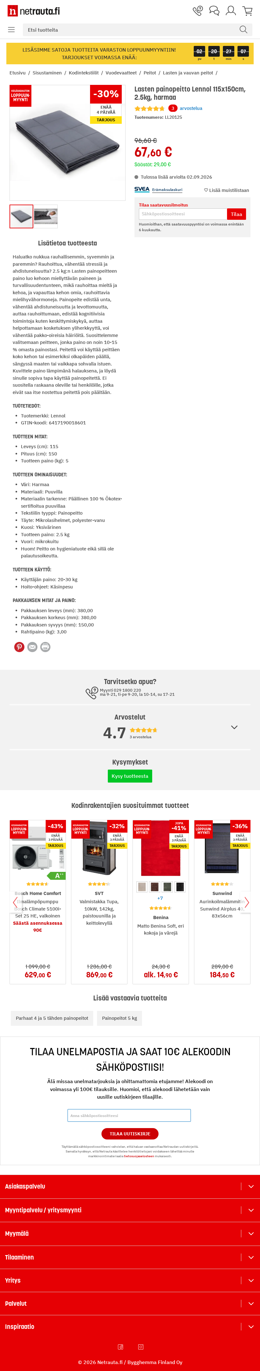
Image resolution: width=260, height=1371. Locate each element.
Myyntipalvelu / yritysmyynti (43, 1210)
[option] (141, 886)
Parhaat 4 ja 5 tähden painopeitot (52, 1018)
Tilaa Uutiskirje (130, 1134)
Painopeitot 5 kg (119, 1018)
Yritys (13, 1280)
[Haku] (243, 29)
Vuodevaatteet (122, 73)
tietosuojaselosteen (139, 1156)
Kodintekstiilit (84, 73)
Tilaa (236, 214)
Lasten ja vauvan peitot (188, 73)
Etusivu (18, 73)
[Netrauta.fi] (34, 10)
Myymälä (17, 1233)
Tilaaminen (19, 1257)
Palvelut (16, 1303)
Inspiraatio (19, 1327)
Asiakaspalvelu (25, 1186)
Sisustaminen (48, 73)
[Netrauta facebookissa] (121, 1347)
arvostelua (187, 108)
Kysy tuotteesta (130, 776)
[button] (11, 30)
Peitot (150, 73)
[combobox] (137, 29)
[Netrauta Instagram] (141, 1347)
